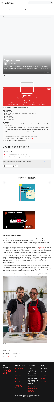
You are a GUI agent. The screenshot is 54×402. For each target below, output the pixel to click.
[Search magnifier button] (51, 3)
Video (43, 9)
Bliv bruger (18, 375)
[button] (50, 89)
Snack (23, 104)
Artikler (36, 9)
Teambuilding (6, 9)
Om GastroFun (15, 13)
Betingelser (18, 382)
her (15, 75)
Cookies (43, 378)
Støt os (17, 371)
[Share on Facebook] (49, 89)
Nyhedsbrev (44, 375)
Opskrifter (27, 9)
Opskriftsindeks (45, 382)
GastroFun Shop (16, 9)
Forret (13, 104)
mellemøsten (19, 104)
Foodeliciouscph (12, 63)
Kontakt (49, 9)
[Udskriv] (3, 89)
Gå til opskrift (8, 165)
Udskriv (16, 165)
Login (32, 13)
